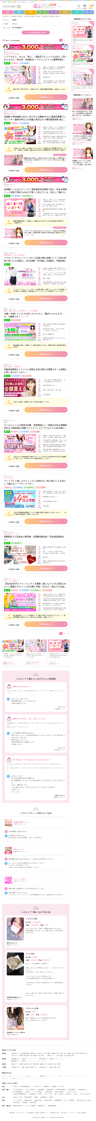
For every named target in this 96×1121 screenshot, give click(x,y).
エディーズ (8, 187)
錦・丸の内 (38, 1053)
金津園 (21, 1064)
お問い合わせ (64, 1112)
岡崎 (21, 1055)
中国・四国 (42, 12)
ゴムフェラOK (48, 1094)
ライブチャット (15, 1078)
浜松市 (24, 1058)
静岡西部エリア (15, 1058)
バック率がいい (37, 1086)
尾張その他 (71, 1055)
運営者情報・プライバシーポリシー (17, 1112)
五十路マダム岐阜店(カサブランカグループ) (85, 142)
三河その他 (40, 1055)
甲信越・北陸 (88, 12)
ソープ (4, 1076)
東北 (76, 12)
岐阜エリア (14, 1064)
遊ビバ (6, 422)
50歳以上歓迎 (48, 1100)
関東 (7, 12)
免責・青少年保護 (82, 1112)
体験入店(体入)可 (18, 1105)
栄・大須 (44, 1053)
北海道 (65, 12)
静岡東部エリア (15, 1061)
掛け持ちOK (16, 1102)
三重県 (4, 1067)
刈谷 (31, 1055)
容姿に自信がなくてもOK (84, 1100)
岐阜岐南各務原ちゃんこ (21, 822)
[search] (10, 6)
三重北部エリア (43, 1067)
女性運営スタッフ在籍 (35, 1094)
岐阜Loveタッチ (10, 114)
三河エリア (14, 1055)
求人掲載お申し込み (54, 1112)
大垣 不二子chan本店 (11, 54)
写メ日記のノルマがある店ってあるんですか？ (31, 760)
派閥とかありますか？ (22, 686)
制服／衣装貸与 (59, 1092)
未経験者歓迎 (58, 1100)
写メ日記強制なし (18, 1089)
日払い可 (15, 1086)
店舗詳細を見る (46, 97)
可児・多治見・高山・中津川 (53, 1064)
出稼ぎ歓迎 (33, 1102)
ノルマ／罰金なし (30, 1089)
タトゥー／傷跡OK (69, 1100)
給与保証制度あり (25, 1086)
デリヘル (28, 1076)
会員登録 (84, 8)
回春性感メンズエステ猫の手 (14, 255)
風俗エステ (43, 1076)
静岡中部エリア (43, 1058)
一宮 (57, 1055)
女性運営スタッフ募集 (46, 1097)
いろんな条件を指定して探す (37, 32)
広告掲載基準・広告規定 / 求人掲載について (38, 1112)
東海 (60, 6)
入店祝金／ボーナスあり (58, 1086)
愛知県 (4, 1053)
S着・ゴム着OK (58, 1094)
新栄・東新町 (51, 1053)
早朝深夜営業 (28, 1097)
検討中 (91, 7)
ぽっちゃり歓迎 (17, 1100)
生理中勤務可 (71, 1089)
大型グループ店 (17, 1097)
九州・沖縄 (53, 12)
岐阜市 (26, 1064)
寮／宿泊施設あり (18, 1092)
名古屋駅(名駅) (25, 1053)
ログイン (78, 8)
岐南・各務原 (40, 1064)
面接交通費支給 (52, 1105)
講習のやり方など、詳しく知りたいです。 (30, 719)
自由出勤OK (41, 1089)
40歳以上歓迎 (38, 1100)
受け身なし (69, 1094)
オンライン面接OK (30, 1105)
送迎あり (28, 1092)
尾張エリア (51, 1055)
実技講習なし (41, 1105)
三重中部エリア (15, 1067)
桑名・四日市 (25, 1067)
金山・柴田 (75, 1053)
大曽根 (69, 1053)
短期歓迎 (24, 1102)
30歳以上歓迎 (28, 1100)
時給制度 (46, 1086)
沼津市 (24, 1061)
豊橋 (35, 1055)
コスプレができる (71, 1092)
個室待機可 (50, 1089)
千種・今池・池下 (61, 1053)
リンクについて (72, 1112)
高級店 (36, 1097)
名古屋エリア (15, 1053)
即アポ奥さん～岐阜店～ (13, 367)
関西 (19, 12)
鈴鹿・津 (32, 1067)
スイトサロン (9, 478)
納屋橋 (32, 1053)
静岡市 (52, 1058)
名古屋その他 (83, 1053)
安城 (24, 1055)
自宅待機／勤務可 (60, 1089)
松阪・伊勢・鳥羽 (55, 1067)
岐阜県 (4, 1064)
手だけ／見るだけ (85, 1094)
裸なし (76, 1094)
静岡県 (4, 1059)
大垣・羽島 (32, 1064)
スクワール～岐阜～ (11, 581)
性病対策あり (49, 1092)
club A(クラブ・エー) (11, 534)
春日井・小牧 (62, 1055)
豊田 (28, 1055)
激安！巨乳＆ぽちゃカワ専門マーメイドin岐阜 (20, 311)
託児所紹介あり (82, 1089)
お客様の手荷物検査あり (20, 1094)
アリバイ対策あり (38, 1092)
